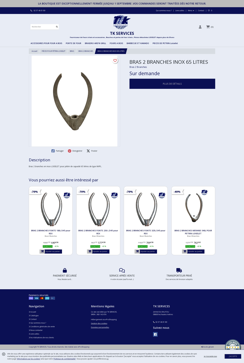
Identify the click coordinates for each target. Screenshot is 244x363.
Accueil (34, 51)
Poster (94, 150)
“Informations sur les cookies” (28, 359)
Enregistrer (77, 150)
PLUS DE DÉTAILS (172, 83)
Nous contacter (36, 330)
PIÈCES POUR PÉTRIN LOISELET (53, 51)
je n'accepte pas (210, 356)
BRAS (72, 51)
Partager (59, 150)
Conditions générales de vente (42, 326)
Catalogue (34, 315)
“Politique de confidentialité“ (64, 359)
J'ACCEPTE (233, 356)
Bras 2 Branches (138, 67)
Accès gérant (208, 347)
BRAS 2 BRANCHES (86, 51)
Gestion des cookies (99, 323)
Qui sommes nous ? (38, 323)
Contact (201, 10)
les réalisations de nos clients (42, 337)
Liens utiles (34, 334)
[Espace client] (200, 26)
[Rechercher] (57, 27)
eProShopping (83, 347)
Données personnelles (100, 327)
